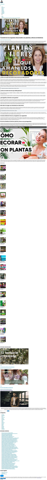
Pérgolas (3, 10)
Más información (39, 477)
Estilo (2, 420)
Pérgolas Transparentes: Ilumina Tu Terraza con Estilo (9, 445)
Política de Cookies (4, 473)
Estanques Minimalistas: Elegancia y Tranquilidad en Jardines (10, 467)
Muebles (3, 424)
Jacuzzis (3, 423)
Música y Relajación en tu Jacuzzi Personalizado (8, 444)
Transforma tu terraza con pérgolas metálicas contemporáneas (10, 448)
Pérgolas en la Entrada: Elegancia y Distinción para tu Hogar (9, 456)
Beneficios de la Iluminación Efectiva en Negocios (8, 463)
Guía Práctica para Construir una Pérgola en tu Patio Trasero (9, 457)
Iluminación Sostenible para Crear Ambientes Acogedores (9, 450)
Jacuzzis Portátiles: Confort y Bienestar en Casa (8, 452)
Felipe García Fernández (8, 39)
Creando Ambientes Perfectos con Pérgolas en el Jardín (9, 455)
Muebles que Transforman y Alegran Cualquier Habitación (9, 446)
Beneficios (3, 415)
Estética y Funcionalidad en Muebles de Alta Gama (8, 468)
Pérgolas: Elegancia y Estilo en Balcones (7, 462)
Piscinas (3, 11)
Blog (2, 475)
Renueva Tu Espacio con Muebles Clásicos (7, 437)
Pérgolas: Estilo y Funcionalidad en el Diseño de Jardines (9, 454)
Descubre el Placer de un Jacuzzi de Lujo (7, 449)
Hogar (2, 421)
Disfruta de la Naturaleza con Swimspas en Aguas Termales (9, 459)
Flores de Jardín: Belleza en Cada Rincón (6, 387)
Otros (2, 425)
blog (2, 416)
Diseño (3, 418)
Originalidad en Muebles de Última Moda (7, 435)
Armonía (3, 414)
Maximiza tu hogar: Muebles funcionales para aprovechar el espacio (10, 460)
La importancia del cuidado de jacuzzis (7, 453)
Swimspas (3, 429)
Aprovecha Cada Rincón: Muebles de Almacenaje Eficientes (9, 433)
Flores (2, 8)
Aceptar (4, 478)
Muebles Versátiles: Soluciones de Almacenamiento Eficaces (10, 438)
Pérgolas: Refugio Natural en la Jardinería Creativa (8, 461)
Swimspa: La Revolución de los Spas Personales (8, 458)
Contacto (3, 13)
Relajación (3, 428)
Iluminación (3, 422)
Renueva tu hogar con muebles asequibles (7, 432)
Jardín (2, 9)
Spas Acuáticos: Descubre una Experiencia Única (8, 464)
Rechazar (2, 478)
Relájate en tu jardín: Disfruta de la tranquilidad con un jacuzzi (10, 441)
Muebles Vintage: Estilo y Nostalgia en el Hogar (8, 436)
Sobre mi (3, 12)
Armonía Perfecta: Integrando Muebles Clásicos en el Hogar (9, 447)
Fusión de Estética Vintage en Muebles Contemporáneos (9, 439)
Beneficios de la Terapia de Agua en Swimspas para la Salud (10, 451)
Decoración (3, 7)
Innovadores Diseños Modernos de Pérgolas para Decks (9, 440)
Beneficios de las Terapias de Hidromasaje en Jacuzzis (9, 442)
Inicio (2, 6)
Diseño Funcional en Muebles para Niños (7, 434)
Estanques (3, 419)
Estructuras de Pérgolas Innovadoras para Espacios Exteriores (10, 466)
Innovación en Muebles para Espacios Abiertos (8, 465)
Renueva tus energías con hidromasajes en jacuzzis (8, 443)
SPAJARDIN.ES (2, 4)
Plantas (3, 427)
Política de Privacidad (4, 472)
